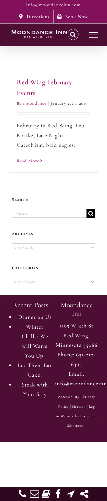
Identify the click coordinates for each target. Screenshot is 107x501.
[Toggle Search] (73, 35)
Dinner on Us (34, 316)
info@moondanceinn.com (53, 5)
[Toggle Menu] (94, 35)
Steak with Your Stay (35, 389)
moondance (34, 103)
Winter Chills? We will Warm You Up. (35, 341)
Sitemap (79, 406)
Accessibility (68, 397)
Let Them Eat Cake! (35, 370)
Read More (28, 160)
